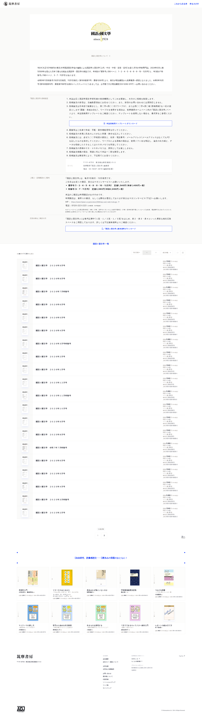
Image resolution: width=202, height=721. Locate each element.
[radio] (146, 252)
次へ (183, 536)
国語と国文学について (99, 56)
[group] (151, 252)
